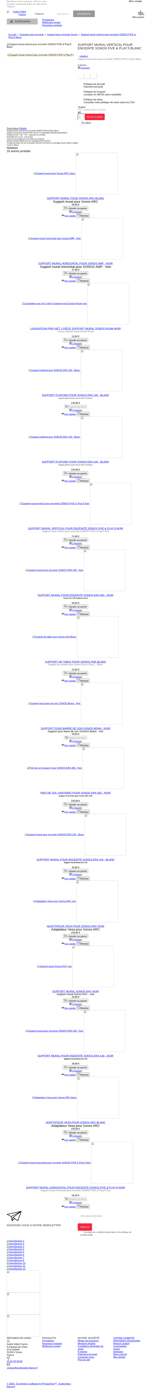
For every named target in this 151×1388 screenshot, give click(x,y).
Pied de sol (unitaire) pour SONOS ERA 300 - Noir (75, 792)
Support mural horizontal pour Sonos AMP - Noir (75, 263)
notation (83, 56)
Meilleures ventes (51, 22)
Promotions (48, 20)
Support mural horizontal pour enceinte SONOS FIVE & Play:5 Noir (75, 1187)
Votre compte (123, 1338)
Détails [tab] (23, 128)
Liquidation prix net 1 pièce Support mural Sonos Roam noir (75, 328)
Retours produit (121, 1343)
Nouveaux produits (52, 25)
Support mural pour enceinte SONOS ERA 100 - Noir (75, 1055)
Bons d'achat (120, 1354)
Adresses (118, 1351)
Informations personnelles (126, 1341)
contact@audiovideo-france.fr (22, 1368)
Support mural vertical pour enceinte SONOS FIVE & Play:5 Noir (75, 528)
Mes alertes (119, 1357)
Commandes (120, 1346)
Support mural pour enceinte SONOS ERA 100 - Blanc (76, 859)
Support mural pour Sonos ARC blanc (75, 198)
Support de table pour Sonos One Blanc (75, 661)
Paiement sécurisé (87, 1354)
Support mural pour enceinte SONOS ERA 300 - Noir (75, 595)
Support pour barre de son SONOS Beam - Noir (75, 728)
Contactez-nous (86, 1357)
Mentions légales (87, 1343)
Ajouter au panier (95, 117)
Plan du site (84, 1360)
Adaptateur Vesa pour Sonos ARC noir (75, 926)
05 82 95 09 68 (14, 1361)
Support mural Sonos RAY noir (75, 991)
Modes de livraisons (88, 1341)
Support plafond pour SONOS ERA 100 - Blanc (75, 395)
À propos (82, 1351)
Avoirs (116, 1349)
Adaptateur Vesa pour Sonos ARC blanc (75, 1122)
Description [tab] (13, 128)
